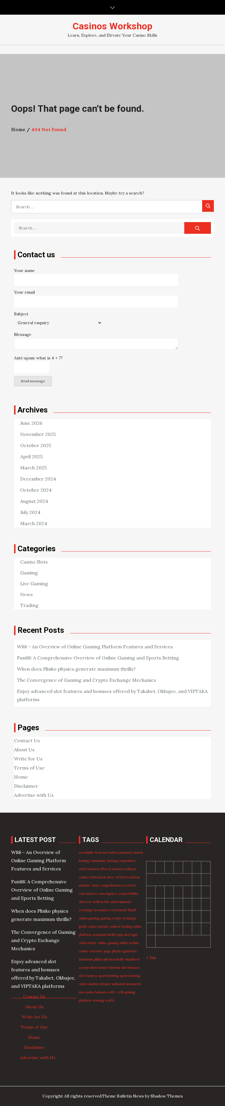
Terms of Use (29, 768)
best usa (101, 852)
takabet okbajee (99, 984)
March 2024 (33, 523)
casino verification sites (96, 877)
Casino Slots (34, 562)
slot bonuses (130, 967)
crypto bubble (128, 894)
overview (96, 951)
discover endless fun (94, 902)
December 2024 (38, 479)
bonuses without (124, 869)
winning (98, 1000)
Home (21, 777)
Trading (29, 605)
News (26, 594)
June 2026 (31, 423)
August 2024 (34, 501)
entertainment (120, 902)
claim (95, 885)
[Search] (208, 206)
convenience (88, 894)
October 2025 (35, 445)
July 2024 (30, 512)
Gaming (29, 573)
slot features (88, 976)
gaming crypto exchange (118, 918)
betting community (92, 861)
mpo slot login (127, 935)
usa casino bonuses (93, 992)
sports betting (108, 976)
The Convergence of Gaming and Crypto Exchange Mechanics (86, 680)
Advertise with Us (34, 795)
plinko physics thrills (109, 959)
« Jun (151, 957)
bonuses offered (99, 869)
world (109, 1000)
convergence (107, 894)
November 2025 (38, 434)
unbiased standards (126, 984)
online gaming (108, 943)
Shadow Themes (167, 1096)
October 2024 (36, 490)
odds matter (88, 943)
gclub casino (88, 926)
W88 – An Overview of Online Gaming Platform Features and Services (95, 647)
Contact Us (27, 740)
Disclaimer (26, 786)
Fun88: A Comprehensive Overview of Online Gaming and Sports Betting (98, 658)
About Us (24, 749)
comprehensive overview (118, 885)
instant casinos (109, 926)
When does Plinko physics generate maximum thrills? (76, 669)
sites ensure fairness (105, 967)
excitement (118, 910)
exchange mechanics (94, 910)
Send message (33, 381)
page (107, 951)
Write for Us (28, 759)
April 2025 (31, 456)
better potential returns (125, 852)
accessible (86, 852)
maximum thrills (104, 935)
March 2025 (33, 468)
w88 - (112, 992)
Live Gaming (34, 583)
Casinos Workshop (112, 26)
